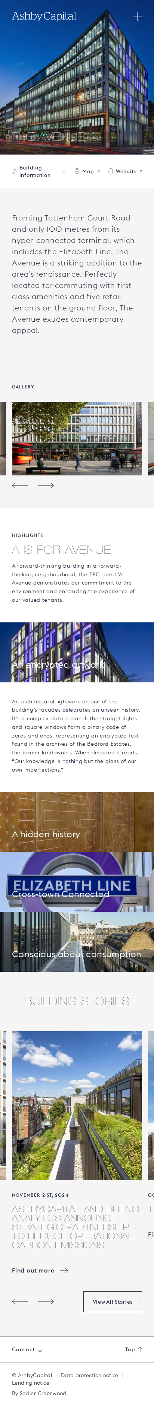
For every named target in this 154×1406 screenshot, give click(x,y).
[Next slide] (46, 485)
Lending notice (30, 1382)
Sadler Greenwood (43, 1393)
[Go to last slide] (20, 485)
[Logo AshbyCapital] (44, 16)
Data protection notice (89, 1375)
